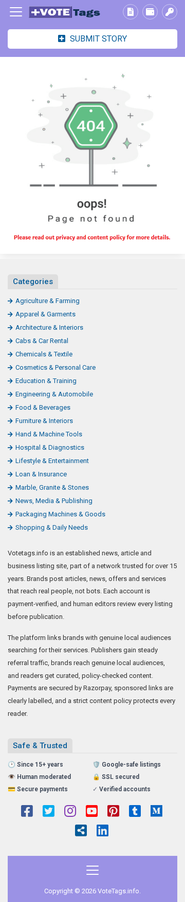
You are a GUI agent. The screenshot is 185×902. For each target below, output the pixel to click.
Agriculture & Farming (47, 301)
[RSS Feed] (81, 832)
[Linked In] (102, 832)
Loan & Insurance (41, 474)
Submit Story (97, 39)
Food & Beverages (42, 407)
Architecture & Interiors (49, 327)
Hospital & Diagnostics (49, 447)
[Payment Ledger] (150, 11)
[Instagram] (70, 812)
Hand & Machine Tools (48, 434)
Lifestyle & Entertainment (52, 461)
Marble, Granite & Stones (52, 487)
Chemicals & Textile (43, 354)
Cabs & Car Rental (41, 341)
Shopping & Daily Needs (51, 527)
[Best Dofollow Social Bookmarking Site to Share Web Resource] (64, 12)
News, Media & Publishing (53, 501)
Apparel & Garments (45, 314)
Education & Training (46, 381)
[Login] (169, 11)
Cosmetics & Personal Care (55, 367)
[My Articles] (130, 11)
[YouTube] (92, 812)
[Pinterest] (113, 812)
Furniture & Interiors (44, 421)
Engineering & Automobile (54, 394)
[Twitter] (48, 812)
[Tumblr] (135, 812)
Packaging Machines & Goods (60, 514)
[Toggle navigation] (16, 12)
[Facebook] (27, 812)
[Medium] (156, 812)
